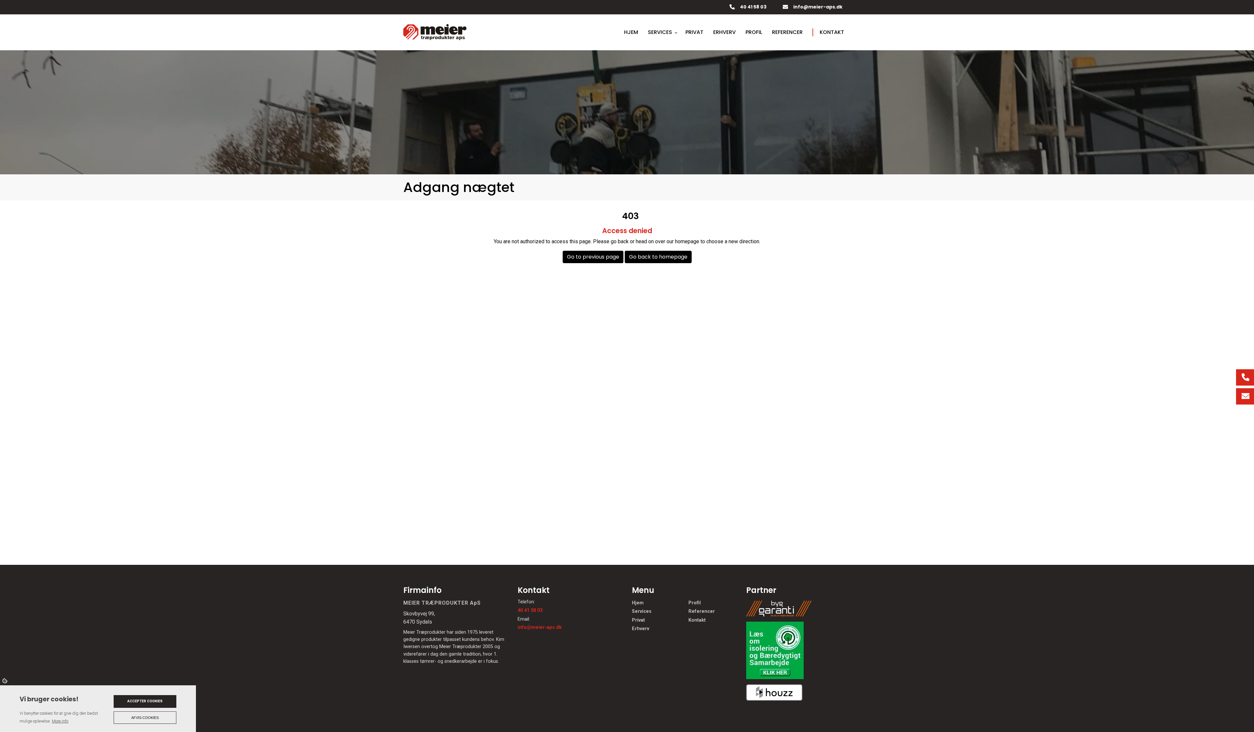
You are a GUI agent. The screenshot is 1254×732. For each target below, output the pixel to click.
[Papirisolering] (775, 650)
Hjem (638, 603)
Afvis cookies (145, 718)
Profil (694, 603)
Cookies (5, 680)
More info (60, 721)
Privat (638, 620)
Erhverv (640, 629)
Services (641, 611)
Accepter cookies (145, 701)
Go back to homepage (658, 257)
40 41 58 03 (753, 7)
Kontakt (697, 620)
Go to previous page (593, 257)
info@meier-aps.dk (818, 7)
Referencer (701, 611)
